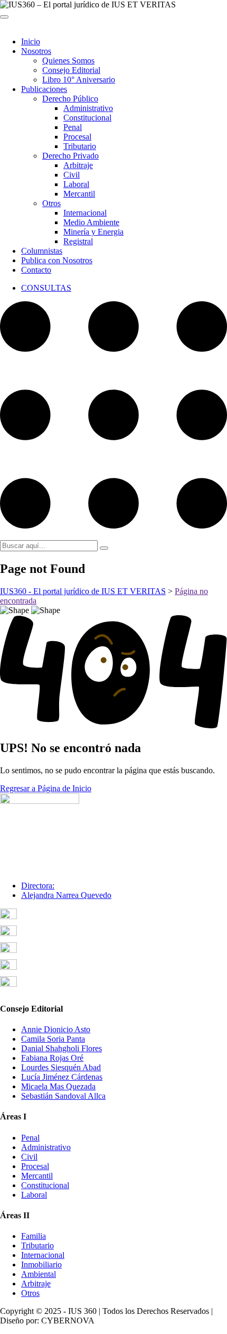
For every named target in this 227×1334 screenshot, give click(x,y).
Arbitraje (78, 165)
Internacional (85, 212)
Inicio (30, 41)
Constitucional (87, 117)
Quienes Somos (68, 60)
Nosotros (36, 51)
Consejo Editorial (71, 70)
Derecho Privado (70, 155)
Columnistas (41, 250)
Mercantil (79, 193)
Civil (71, 174)
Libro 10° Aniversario (78, 79)
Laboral (76, 184)
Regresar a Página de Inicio (45, 788)
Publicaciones (44, 89)
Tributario (79, 146)
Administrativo (88, 108)
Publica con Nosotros (56, 260)
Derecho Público (70, 98)
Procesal (77, 136)
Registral (78, 241)
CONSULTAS (46, 287)
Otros (51, 203)
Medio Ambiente (91, 222)
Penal (72, 127)
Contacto (36, 269)
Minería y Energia (93, 231)
